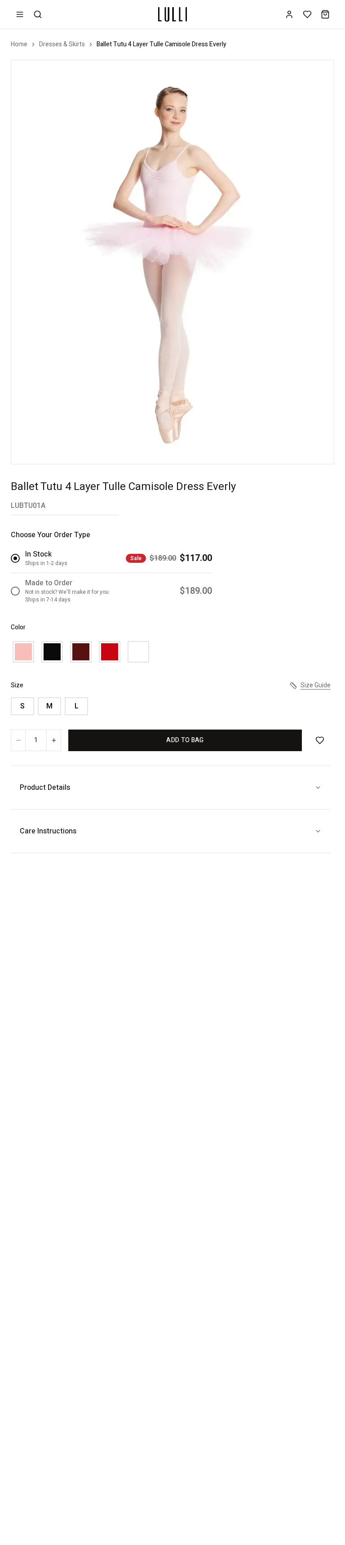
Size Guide (316, 685)
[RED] (109, 652)
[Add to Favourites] (320, 740)
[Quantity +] (53, 740)
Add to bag (185, 740)
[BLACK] (52, 652)
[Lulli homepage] (172, 14)
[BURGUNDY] (81, 652)
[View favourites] (307, 14)
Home (19, 44)
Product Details (45, 787)
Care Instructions (48, 831)
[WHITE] (138, 652)
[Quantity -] (18, 740)
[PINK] (23, 652)
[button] (172, 262)
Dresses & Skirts (62, 44)
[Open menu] (20, 14)
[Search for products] (38, 14)
